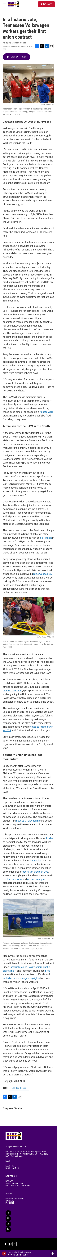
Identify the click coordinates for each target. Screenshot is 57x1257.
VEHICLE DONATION (14, 1183)
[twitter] (8, 1224)
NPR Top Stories (19, 1088)
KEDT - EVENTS (12, 1168)
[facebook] (8, 1213)
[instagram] (8, 1218)
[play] (4, 1253)
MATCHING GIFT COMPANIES (18, 1186)
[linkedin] (8, 1229)
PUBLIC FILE (11, 1203)
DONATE (47, 4)
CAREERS (10, 1201)
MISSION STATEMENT (15, 1199)
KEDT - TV (10, 1166)
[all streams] (53, 1253)
